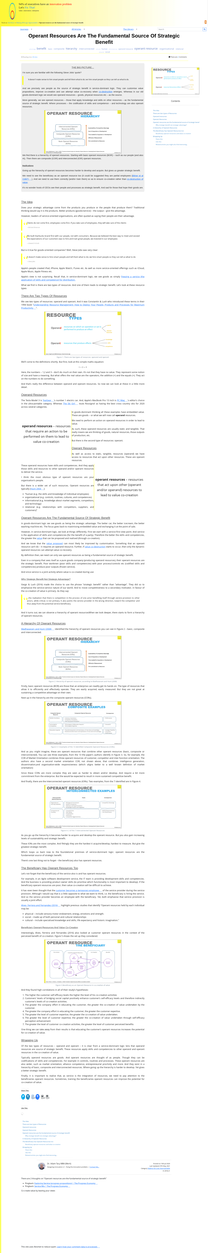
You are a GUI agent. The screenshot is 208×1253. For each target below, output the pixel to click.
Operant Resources (29, 1130)
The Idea (26, 1121)
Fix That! (30, 7)
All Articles (76, 29)
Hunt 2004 (36, 488)
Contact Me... (94, 1167)
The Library (128, 29)
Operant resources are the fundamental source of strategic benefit (46, 1133)
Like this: (28, 1152)
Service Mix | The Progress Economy (51, 1186)
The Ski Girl (69, 403)
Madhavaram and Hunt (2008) (36, 629)
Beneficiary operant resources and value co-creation (42, 1144)
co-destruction (105, 92)
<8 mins (34, 57)
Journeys (24, 29)
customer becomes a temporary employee (77, 890)
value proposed (54, 543)
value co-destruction (95, 546)
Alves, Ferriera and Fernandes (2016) (39, 905)
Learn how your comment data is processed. (77, 1246)
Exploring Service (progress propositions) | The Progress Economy (64, 1183)
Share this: (28, 1150)
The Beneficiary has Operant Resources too (38, 1141)
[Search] (205, 29)
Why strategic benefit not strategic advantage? (40, 1136)
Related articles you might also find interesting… (41, 1155)
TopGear (47, 400)
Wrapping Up (27, 1147)
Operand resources (29, 1127)
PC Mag (121, 400)
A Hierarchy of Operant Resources (35, 1139)
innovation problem (61, 4)
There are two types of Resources (34, 1124)
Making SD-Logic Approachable (27, 23)
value (39, 538)
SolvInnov (11, 23)
